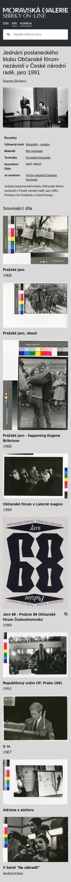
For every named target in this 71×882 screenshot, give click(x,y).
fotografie (32, 144)
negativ (45, 144)
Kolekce (26, 23)
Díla (6, 23)
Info (14, 23)
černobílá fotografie (38, 157)
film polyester (34, 151)
